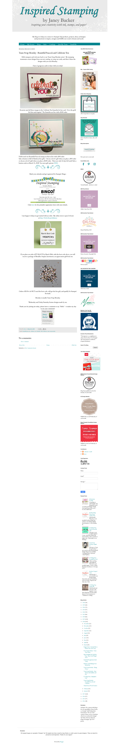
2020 (83, 616)
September (86, 630)
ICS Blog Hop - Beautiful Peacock (93, 558)
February (86, 688)
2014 (83, 701)
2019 (83, 619)
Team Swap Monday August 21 (93, 544)
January (86, 691)
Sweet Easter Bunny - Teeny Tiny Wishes (90, 651)
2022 (83, 612)
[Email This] (39, 329)
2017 (83, 694)
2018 (83, 621)
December (86, 623)
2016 (83, 696)
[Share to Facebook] (44, 329)
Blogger (62, 741)
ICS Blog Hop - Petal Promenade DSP (93, 529)
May (85, 640)
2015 (83, 698)
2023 (83, 609)
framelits (38, 331)
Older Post (74, 345)
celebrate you (33, 331)
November (86, 626)
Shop (39, 44)
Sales (45, 44)
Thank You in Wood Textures (90, 685)
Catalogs (52, 44)
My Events (30, 44)
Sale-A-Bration (44, 331)
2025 (83, 605)
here (33, 205)
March (85, 645)
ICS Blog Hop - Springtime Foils (90, 677)
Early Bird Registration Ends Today (90, 660)
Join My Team (62, 44)
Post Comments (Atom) (30, 348)
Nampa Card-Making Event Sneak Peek (90, 664)
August (86, 633)
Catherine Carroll (88, 451)
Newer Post (21, 345)
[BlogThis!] (40, 329)
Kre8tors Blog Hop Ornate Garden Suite (92, 514)
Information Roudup (92, 499)
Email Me (73, 44)
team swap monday (51, 331)
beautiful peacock (26, 331)
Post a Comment (25, 341)
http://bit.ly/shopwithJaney (48, 218)
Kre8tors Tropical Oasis (93, 572)
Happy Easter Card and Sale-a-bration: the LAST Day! (91, 647)
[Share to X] (42, 329)
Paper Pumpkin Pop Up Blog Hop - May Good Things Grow (90, 656)
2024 (83, 607)
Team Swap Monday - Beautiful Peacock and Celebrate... (89, 682)
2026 (83, 602)
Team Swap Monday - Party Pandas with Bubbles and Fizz (90, 672)
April (85, 642)
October (86, 628)
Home (22, 44)
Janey (85, 454)
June (85, 637)
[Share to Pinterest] (45, 329)
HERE (56, 163)
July (85, 635)
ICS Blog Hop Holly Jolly (92, 585)
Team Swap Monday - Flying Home (90, 668)
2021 (83, 614)
